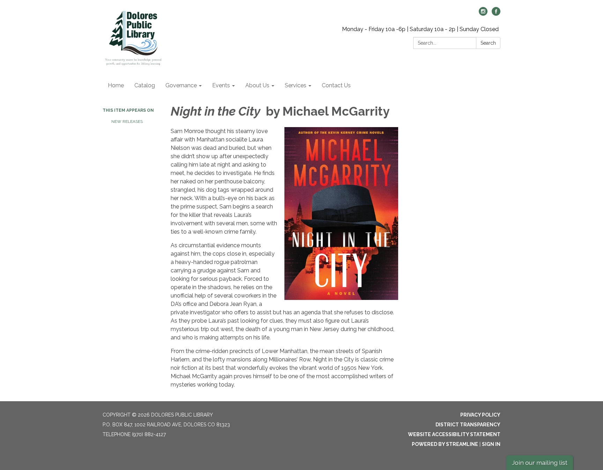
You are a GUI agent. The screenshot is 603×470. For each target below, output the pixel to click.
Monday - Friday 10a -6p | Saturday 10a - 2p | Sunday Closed (420, 29)
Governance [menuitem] (181, 85)
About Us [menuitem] (257, 85)
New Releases (127, 121)
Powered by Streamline (445, 444)
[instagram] (483, 13)
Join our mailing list (539, 462)
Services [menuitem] (295, 85)
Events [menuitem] (221, 85)
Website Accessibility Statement (454, 434)
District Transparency (468, 424)
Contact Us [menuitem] (336, 85)
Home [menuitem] (116, 85)
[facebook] (496, 13)
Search (488, 43)
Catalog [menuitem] (144, 85)
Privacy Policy (480, 415)
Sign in (491, 444)
